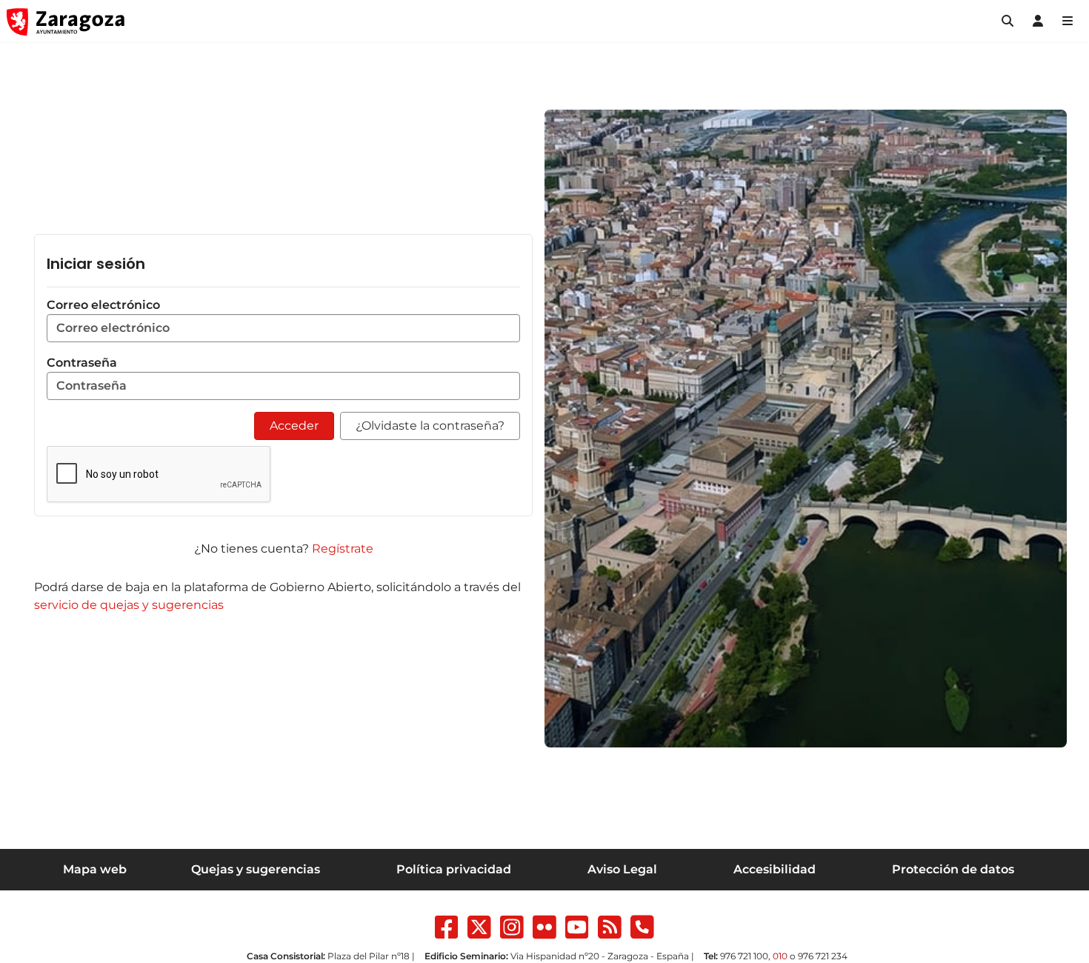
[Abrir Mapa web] (1067, 21)
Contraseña (82, 363)
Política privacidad (453, 869)
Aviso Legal (622, 869)
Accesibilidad (774, 869)
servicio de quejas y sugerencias (129, 605)
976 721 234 (822, 956)
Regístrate (342, 549)
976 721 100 (744, 956)
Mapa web (95, 869)
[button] (1007, 21)
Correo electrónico (103, 305)
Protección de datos (953, 869)
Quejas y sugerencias (255, 869)
